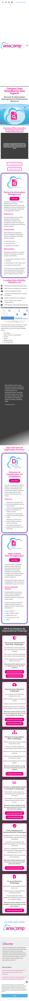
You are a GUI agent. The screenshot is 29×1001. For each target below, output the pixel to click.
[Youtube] (12, 2)
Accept (14, 995)
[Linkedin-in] (3, 2)
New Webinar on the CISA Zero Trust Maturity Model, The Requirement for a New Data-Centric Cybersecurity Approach (14, 979)
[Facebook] (9, 2)
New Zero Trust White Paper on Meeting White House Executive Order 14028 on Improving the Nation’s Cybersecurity (13, 972)
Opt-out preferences (11, 999)
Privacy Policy (19, 999)
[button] (27, 982)
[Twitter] (6, 2)
